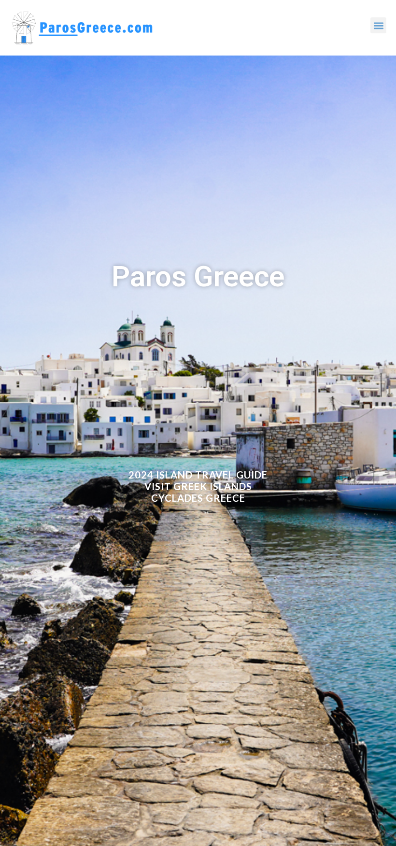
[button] (378, 25)
